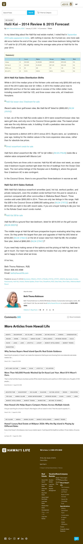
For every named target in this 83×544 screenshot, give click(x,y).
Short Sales (66, 281)
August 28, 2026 (16, 361)
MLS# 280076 (11, 225)
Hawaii (21, 281)
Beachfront (18, 334)
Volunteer (50, 368)
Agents (8, 334)
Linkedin (50, 310)
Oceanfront (46, 281)
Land (22, 343)
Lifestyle (30, 343)
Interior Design (61, 338)
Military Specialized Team (64, 510)
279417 (39, 279)
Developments (45, 510)
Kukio (8, 343)
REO (52, 281)
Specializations (65, 506)
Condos (75, 279)
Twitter (44, 310)
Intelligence (48, 338)
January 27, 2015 (31, 28)
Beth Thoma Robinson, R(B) (15, 28)
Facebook (40, 310)
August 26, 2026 (16, 412)
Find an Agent (63, 477)
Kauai (72, 338)
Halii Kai (16, 281)
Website (26, 310)
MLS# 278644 (20, 238)
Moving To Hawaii (55, 400)
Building (39, 334)
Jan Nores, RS (7, 436)
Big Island (9, 20)
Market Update (29, 281)
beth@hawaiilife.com (19, 273)
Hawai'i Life (7, 361)
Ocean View (39, 281)
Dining (16, 338)
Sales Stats (58, 281)
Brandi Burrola (8, 385)
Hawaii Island (35, 338)
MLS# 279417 (37, 241)
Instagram (47, 310)
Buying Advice (50, 334)
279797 (56, 279)
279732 (50, 279)
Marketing (10, 347)
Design (8, 338)
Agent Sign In (43, 464)
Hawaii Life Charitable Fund (64, 501)
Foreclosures (8, 281)
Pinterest (53, 310)
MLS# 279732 (61, 202)
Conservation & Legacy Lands (65, 517)
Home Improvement (35, 396)
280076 (62, 279)
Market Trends (68, 343)
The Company (65, 487)
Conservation (72, 334)
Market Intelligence (52, 343)
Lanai (15, 343)
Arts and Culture (12, 368)
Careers (62, 526)
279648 (44, 279)
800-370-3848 (56, 450)
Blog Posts (34, 310)
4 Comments (42, 28)
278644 (33, 279)
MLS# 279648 (60, 153)
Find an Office (43, 460)
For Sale (24, 338)
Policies (60, 467)
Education (74, 392)
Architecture (10, 392)
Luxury (39, 343)
